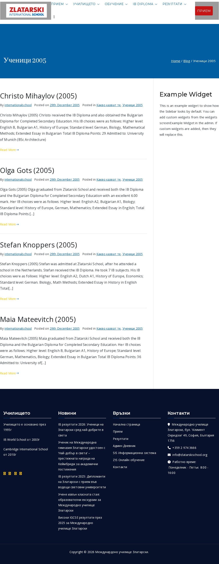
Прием (57, 4)
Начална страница (126, 424)
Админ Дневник (124, 446)
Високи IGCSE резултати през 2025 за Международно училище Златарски (80, 522)
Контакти (120, 467)
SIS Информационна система (134, 453)
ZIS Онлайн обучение (129, 460)
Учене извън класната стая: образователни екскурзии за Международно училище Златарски (79, 502)
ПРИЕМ (204, 11)
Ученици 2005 (133, 105)
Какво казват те (108, 105)
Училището (84, 4)
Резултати (172, 4)
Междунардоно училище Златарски (121, 552)
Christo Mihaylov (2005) (38, 95)
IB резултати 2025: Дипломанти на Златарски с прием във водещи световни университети (82, 481)
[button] (66, 4)
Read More (8, 150)
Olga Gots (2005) (27, 170)
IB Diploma (143, 4)
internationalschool (18, 105)
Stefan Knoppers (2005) (38, 244)
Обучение (114, 4)
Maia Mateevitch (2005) (38, 319)
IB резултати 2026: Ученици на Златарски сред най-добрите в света (81, 429)
